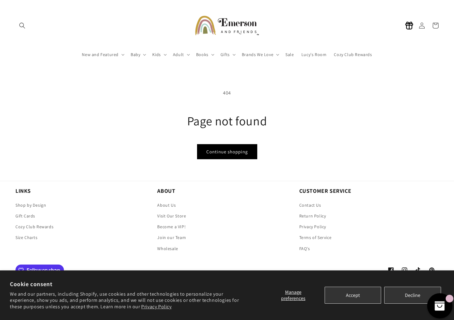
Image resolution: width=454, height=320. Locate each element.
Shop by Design (30, 205)
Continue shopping (227, 152)
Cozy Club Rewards (34, 226)
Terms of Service (315, 237)
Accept (353, 295)
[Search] (22, 25)
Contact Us (310, 205)
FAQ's (304, 248)
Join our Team (171, 237)
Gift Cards (25, 216)
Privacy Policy (156, 306)
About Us (166, 205)
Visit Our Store (171, 216)
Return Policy (312, 216)
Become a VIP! (171, 226)
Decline (412, 295)
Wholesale (167, 248)
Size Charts (26, 237)
